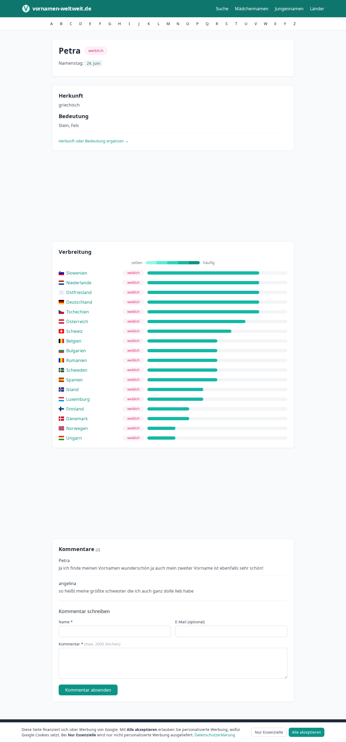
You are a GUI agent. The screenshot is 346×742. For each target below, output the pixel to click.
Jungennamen (289, 9)
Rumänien (76, 360)
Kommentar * (89, 644)
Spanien (74, 380)
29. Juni (93, 63)
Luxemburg (78, 399)
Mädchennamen (251, 9)
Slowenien (76, 273)
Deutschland (79, 302)
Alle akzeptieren (306, 732)
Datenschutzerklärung (215, 734)
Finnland (75, 409)
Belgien (73, 341)
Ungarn (74, 438)
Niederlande (78, 283)
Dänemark (77, 419)
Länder (317, 9)
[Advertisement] (173, 197)
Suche (222, 9)
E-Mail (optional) (190, 621)
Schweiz (74, 331)
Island (72, 389)
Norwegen (77, 428)
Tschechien (77, 312)
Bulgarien (76, 351)
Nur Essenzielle (269, 732)
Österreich (77, 321)
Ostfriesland (79, 292)
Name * (66, 621)
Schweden (76, 370)
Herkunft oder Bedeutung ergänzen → (94, 140)
